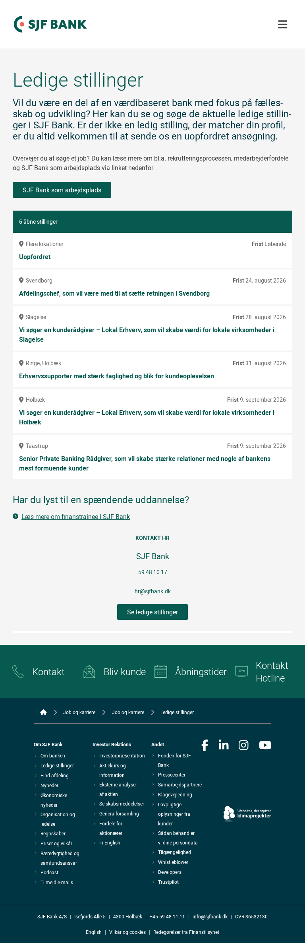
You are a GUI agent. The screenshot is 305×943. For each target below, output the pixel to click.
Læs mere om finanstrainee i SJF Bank (75, 516)
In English (109, 842)
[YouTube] (265, 746)
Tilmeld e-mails (57, 882)
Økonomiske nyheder (54, 800)
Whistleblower (173, 862)
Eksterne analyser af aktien (118, 789)
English (94, 932)
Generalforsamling (119, 813)
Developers (169, 872)
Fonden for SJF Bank (174, 760)
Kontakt (48, 671)
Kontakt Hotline (272, 671)
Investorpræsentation (122, 755)
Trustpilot (168, 882)
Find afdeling (55, 775)
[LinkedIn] (224, 746)
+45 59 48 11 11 (167, 916)
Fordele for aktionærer (110, 828)
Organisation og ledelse (58, 819)
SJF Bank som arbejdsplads (62, 190)
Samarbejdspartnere (180, 784)
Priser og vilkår (56, 843)
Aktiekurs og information (112, 770)
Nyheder (49, 785)
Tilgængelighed (174, 852)
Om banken (53, 755)
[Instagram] (244, 746)
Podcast (49, 872)
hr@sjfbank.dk (153, 591)
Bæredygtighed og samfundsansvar (60, 858)
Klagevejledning (175, 794)
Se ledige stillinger (152, 612)
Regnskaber (53, 833)
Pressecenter (171, 774)
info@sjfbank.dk (210, 916)
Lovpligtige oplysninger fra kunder (174, 814)
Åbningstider (198, 671)
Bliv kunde (125, 671)
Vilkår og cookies (127, 932)
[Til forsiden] (50, 33)
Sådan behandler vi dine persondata (178, 838)
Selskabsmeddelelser (121, 803)
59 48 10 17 (152, 572)
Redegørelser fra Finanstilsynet (186, 932)
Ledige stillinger (57, 765)
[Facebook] (204, 746)
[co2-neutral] (247, 791)
